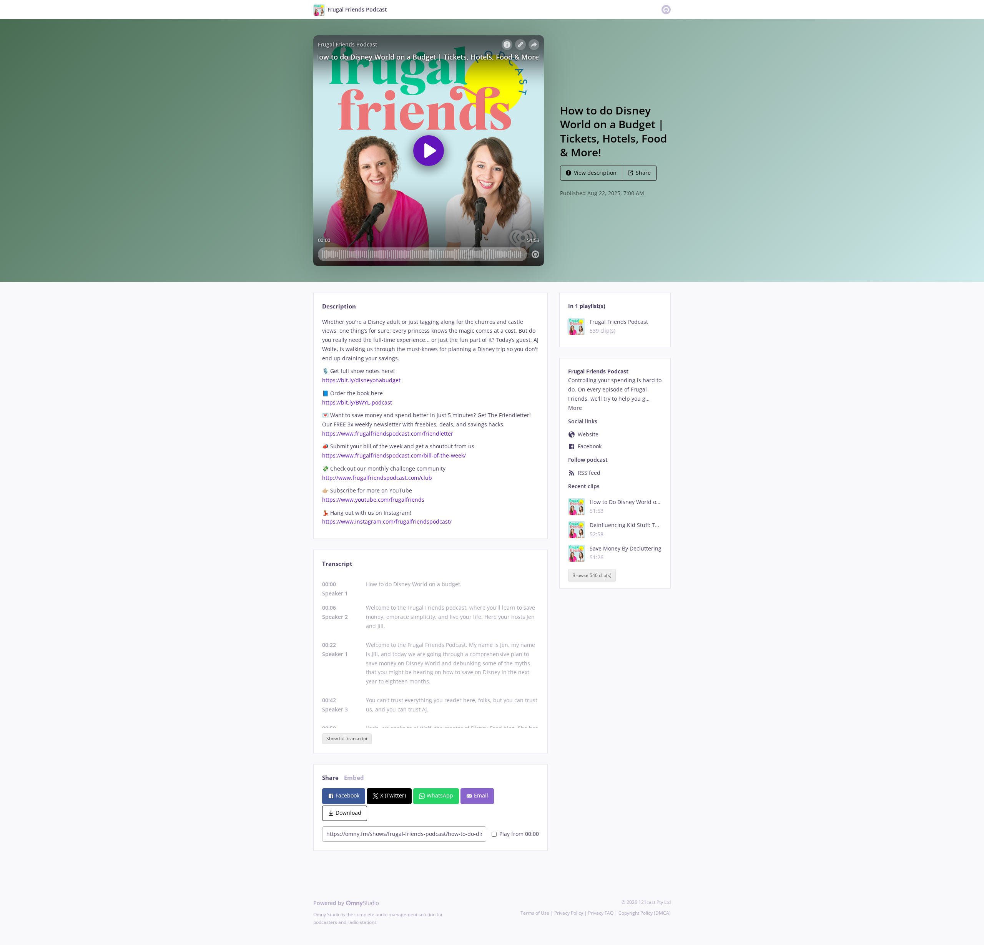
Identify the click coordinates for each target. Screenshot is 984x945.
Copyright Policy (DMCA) (644, 913)
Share (643, 172)
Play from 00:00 (519, 833)
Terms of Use (534, 913)
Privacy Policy (568, 913)
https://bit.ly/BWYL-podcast (357, 402)
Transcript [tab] (337, 564)
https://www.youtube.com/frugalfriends (373, 499)
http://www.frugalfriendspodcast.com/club (377, 477)
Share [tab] (330, 778)
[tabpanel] (430, 422)
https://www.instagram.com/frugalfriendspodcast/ (387, 521)
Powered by (329, 903)
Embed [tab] (354, 778)
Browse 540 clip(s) (592, 575)
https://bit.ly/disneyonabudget (362, 380)
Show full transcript (346, 738)
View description (595, 172)
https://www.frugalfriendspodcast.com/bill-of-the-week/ (394, 455)
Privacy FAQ (600, 913)
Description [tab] (339, 306)
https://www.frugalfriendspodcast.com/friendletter (387, 433)
